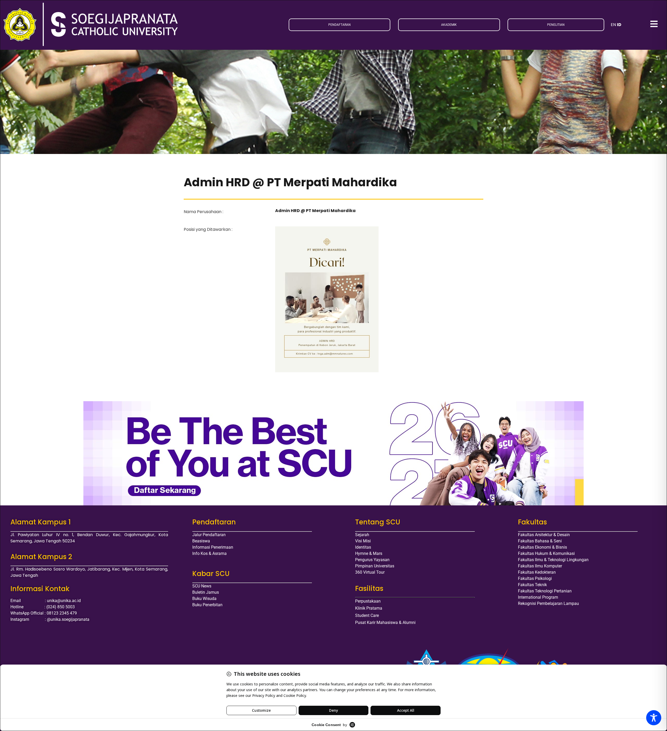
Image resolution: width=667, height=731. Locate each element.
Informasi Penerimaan (212, 547)
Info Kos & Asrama (209, 553)
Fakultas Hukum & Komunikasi (546, 553)
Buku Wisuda (204, 598)
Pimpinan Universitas (374, 565)
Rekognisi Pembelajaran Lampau (548, 603)
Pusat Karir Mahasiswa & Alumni (385, 622)
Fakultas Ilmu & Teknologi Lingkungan (553, 559)
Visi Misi (363, 540)
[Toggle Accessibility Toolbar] (654, 718)
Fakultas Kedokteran (537, 572)
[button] (6, 101)
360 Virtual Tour (370, 572)
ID (619, 25)
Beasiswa (201, 540)
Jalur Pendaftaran (209, 534)
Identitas (363, 547)
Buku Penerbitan (207, 604)
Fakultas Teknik (532, 584)
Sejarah (362, 534)
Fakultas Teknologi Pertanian (545, 590)
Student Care (367, 615)
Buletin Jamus (205, 592)
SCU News (201, 586)
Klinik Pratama (368, 608)
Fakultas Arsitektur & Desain (544, 534)
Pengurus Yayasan (372, 559)
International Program (538, 597)
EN (613, 25)
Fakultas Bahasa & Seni (540, 540)
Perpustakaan (368, 601)
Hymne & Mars (368, 553)
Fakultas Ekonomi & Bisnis (542, 547)
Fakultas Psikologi (535, 578)
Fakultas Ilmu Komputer (540, 565)
